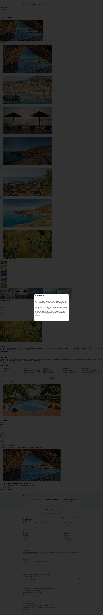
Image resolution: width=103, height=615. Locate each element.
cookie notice (37, 314)
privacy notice (41, 316)
